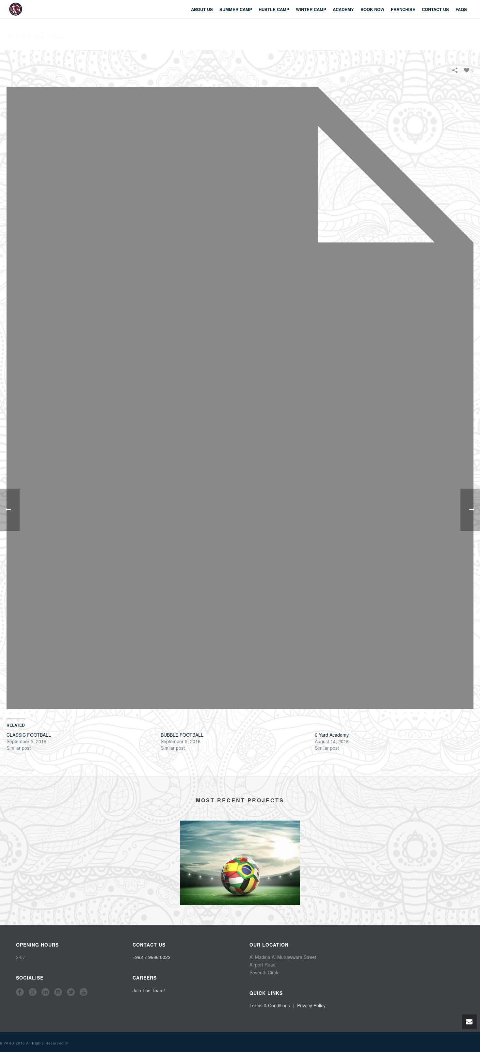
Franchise (403, 9)
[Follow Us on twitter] (71, 992)
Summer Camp (235, 9)
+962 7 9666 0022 (151, 957)
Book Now (372, 9)
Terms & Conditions (269, 1005)
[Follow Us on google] (33, 992)
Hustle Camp (274, 9)
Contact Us (435, 9)
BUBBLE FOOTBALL (182, 734)
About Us (202, 9)
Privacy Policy (311, 1005)
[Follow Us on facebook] (20, 992)
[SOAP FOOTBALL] (240, 397)
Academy (343, 9)
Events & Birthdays (240, 895)
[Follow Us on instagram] (58, 992)
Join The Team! (149, 990)
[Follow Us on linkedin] (45, 992)
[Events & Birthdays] (240, 847)
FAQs (461, 9)
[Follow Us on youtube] (84, 992)
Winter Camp (311, 9)
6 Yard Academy (332, 734)
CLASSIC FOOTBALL (29, 734)
